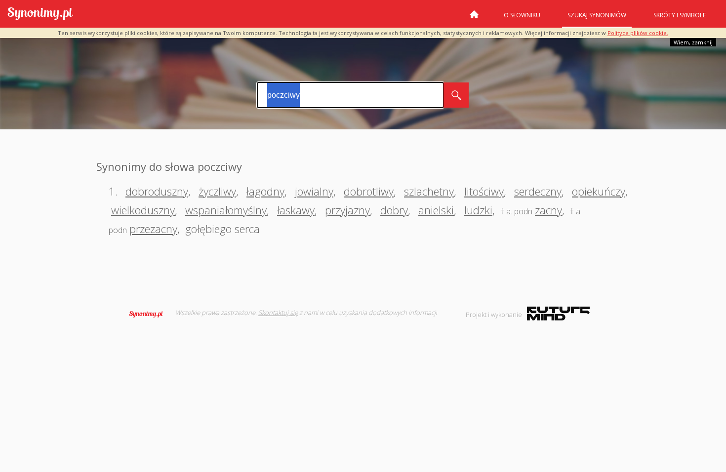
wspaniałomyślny (226, 209)
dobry (394, 209)
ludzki (478, 209)
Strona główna (474, 18)
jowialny (314, 191)
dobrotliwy (369, 191)
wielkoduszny (143, 209)
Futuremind (558, 313)
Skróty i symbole (679, 15)
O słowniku (522, 15)
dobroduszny (156, 191)
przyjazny (347, 209)
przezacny (153, 228)
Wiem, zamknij (693, 42)
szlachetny (429, 191)
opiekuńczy (598, 191)
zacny (548, 209)
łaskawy (296, 209)
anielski (436, 209)
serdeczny (538, 191)
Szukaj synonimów (596, 15)
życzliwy (217, 191)
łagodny (265, 191)
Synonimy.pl (40, 14)
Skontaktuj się (278, 312)
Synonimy (149, 314)
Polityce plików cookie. (637, 33)
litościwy (484, 191)
